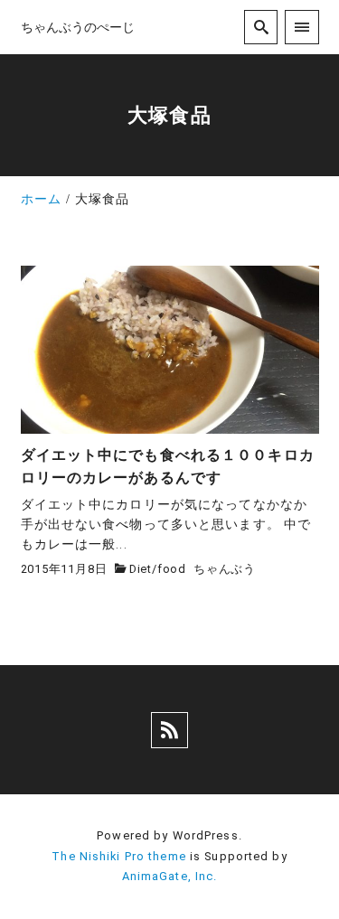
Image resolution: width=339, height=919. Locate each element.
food (171, 569)
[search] (261, 26)
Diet (140, 569)
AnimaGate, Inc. (170, 876)
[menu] (301, 26)
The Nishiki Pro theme (119, 856)
